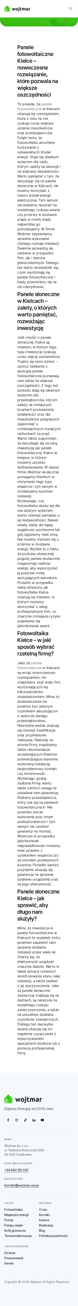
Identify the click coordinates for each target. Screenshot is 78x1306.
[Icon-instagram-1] (16, 1120)
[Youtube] (42, 1120)
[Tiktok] (25, 1120)
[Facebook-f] (8, 1120)
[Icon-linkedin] (33, 1120)
